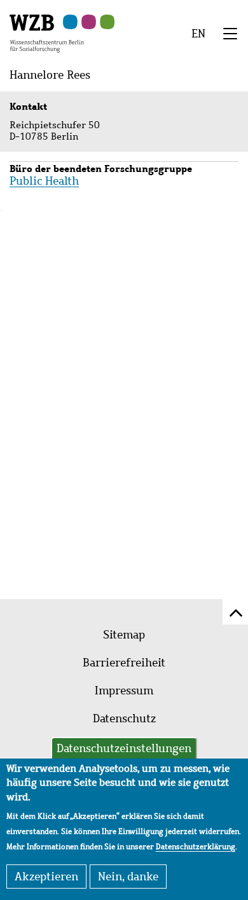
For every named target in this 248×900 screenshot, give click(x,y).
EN (198, 33)
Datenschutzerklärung (195, 847)
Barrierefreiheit (124, 662)
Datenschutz (124, 718)
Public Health (44, 181)
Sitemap (124, 634)
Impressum (124, 690)
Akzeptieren (46, 876)
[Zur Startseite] (47, 32)
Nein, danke (128, 876)
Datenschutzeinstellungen (124, 748)
